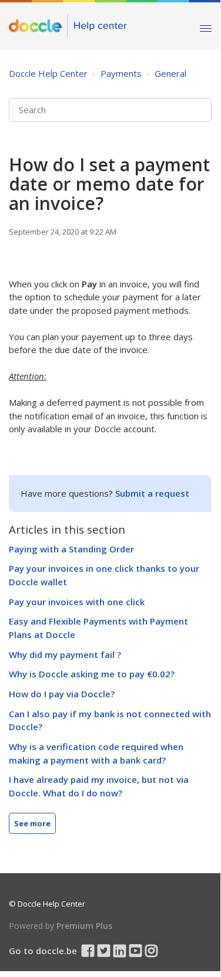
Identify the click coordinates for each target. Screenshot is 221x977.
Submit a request (152, 493)
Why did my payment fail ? (65, 654)
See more (32, 823)
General (170, 73)
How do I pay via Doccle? (62, 694)
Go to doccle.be (43, 950)
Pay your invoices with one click (77, 602)
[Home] (68, 26)
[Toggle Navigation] (206, 25)
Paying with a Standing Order (71, 549)
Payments (121, 73)
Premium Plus (84, 925)
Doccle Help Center (48, 73)
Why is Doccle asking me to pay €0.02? (92, 674)
